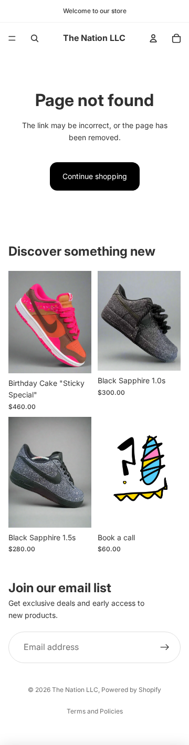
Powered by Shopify (131, 690)
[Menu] (12, 38)
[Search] (34, 38)
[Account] (153, 38)
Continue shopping (94, 176)
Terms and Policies (95, 711)
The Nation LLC (75, 690)
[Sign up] (165, 647)
